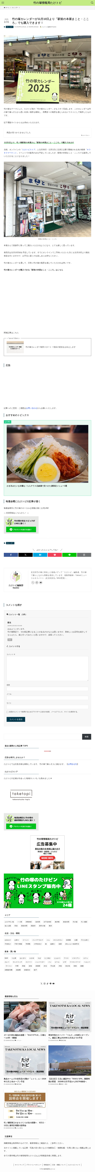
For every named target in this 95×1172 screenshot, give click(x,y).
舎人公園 (8, 926)
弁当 (45, 966)
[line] (50, 983)
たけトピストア (28, 150)
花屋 (60, 944)
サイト (9, 703)
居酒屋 (38, 966)
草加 (15, 926)
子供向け (8, 944)
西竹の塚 (42, 926)
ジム (48, 940)
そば (39, 958)
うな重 (14, 958)
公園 (75, 940)
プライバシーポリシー (33, 1165)
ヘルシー (87, 962)
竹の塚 (75, 922)
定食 (30, 966)
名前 (8, 685)
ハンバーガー (39, 962)
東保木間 (66, 922)
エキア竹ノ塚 (9, 922)
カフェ (85, 958)
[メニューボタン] (3, 3)
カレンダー (9, 27)
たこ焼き (47, 958)
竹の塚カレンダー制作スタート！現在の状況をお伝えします (51, 347)
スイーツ (29, 962)
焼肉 (75, 966)
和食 (23, 966)
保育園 (68, 940)
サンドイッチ (17, 962)
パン (49, 962)
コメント (11, 654)
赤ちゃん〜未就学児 (72, 944)
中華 (16, 966)
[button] (11, 555)
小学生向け (37, 944)
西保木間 (24, 926)
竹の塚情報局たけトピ (47, 2)
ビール (57, 962)
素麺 (81, 966)
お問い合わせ (31, 408)
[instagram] (36, 582)
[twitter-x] (32, 582)
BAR (6, 958)
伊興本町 (29, 922)
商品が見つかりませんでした (19, 133)
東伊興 (57, 922)
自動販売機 (8, 970)
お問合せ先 (72, 764)
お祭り (16, 940)
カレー (7, 962)
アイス (66, 958)
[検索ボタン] (92, 3)
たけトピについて (74, 1165)
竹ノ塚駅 (84, 922)
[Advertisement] (47, 387)
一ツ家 (19, 922)
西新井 (33, 926)
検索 (87, 737)
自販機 (18, 970)
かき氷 (32, 958)
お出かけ (8, 940)
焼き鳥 (67, 966)
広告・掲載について (59, 1165)
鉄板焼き (27, 970)
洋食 (60, 966)
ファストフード (75, 962)
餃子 (35, 970)
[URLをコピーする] (84, 555)
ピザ (64, 962)
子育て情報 (18, 944)
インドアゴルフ (37, 940)
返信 (9, 640)
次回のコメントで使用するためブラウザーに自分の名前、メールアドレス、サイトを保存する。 (44, 712)
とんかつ (57, 958)
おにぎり (23, 958)
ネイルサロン (57, 940)
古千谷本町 (47, 922)
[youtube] (40, 582)
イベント (26, 940)
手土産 (53, 966)
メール (9, 694)
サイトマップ (19, 1165)
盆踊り (52, 944)
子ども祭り (85, 940)
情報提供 (47, 1165)
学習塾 (28, 944)
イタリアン (76, 958)
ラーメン (9, 966)
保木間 (37, 922)
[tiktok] (47, 983)
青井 (50, 926)
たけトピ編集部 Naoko (16, 586)
